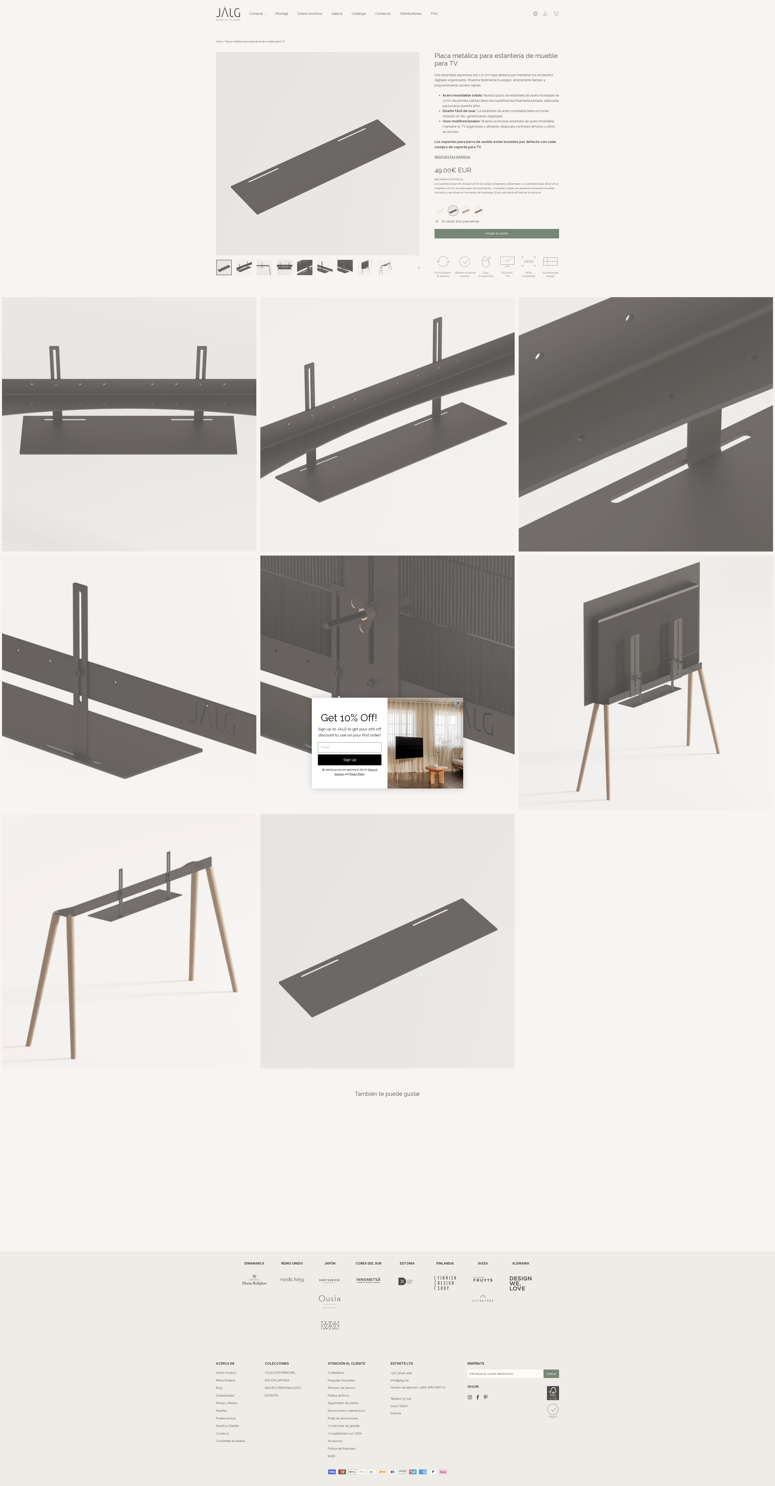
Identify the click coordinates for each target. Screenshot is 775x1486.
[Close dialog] (458, 702)
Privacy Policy (356, 774)
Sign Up (349, 760)
